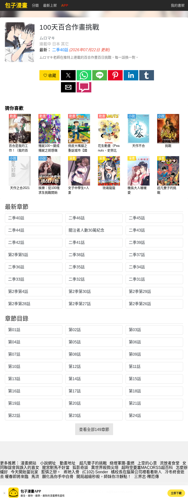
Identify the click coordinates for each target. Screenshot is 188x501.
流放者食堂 (169, 463)
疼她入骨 (71, 472)
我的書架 (178, 5)
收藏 (51, 76)
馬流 (35, 477)
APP (64, 5)
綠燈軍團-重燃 (122, 463)
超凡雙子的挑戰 (93, 463)
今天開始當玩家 (24, 472)
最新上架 (50, 5)
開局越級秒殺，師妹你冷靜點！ (103, 477)
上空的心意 (147, 463)
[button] (68, 75)
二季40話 (60, 50)
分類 (35, 5)
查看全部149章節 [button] (94, 429)
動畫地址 (67, 463)
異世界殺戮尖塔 (104, 467)
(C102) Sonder (95, 472)
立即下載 (176, 493)
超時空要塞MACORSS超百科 (147, 467)
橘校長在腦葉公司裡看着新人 (136, 472)
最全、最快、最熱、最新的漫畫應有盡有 (43, 495)
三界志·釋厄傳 (146, 477)
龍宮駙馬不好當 (56, 467)
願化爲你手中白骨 (57, 477)
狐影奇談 (80, 467)
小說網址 (48, 463)
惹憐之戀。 (51, 472)
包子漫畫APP (31, 491)
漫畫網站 (28, 463)
